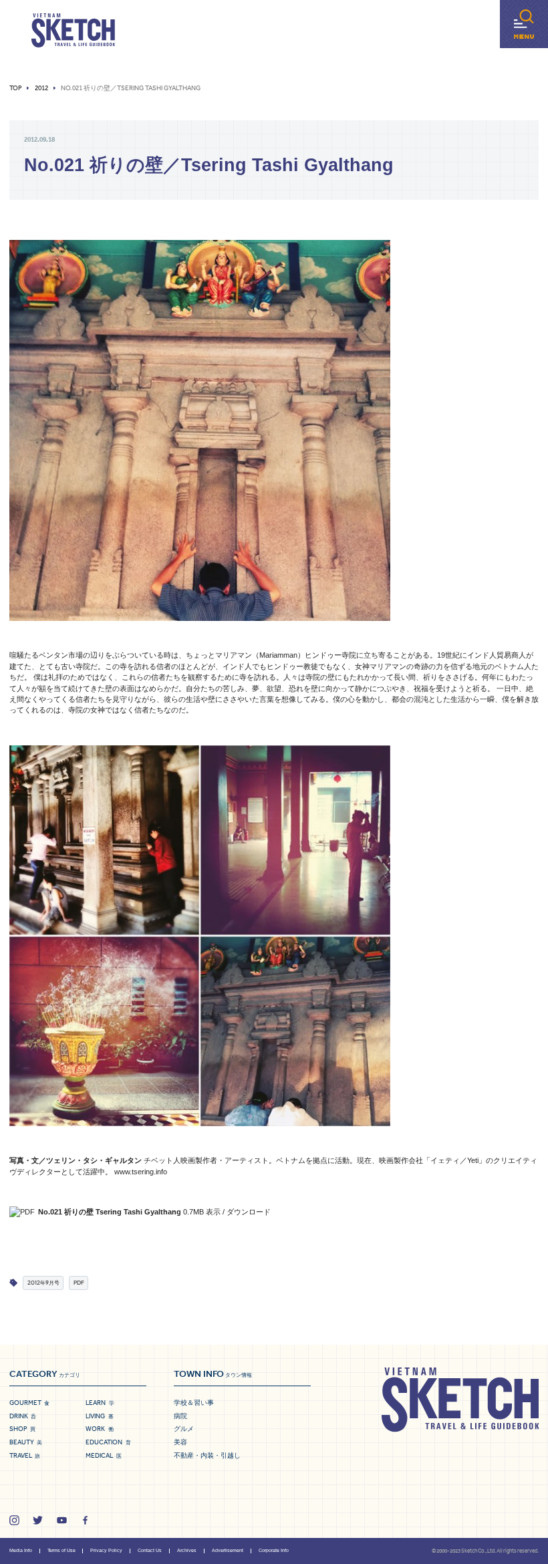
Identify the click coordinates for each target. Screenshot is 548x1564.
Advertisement (227, 1550)
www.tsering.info (140, 1172)
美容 (180, 1442)
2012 (41, 88)
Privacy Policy (106, 1550)
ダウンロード (249, 1212)
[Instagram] (14, 1520)
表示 (213, 1212)
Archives (186, 1550)
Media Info (20, 1550)
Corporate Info (274, 1550)
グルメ (184, 1428)
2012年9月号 (43, 1282)
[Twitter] (38, 1520)
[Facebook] (85, 1520)
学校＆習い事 (194, 1402)
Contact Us (150, 1550)
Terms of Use (61, 1550)
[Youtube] (62, 1520)
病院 (180, 1416)
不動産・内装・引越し (207, 1455)
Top (15, 88)
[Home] (73, 30)
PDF (79, 1282)
